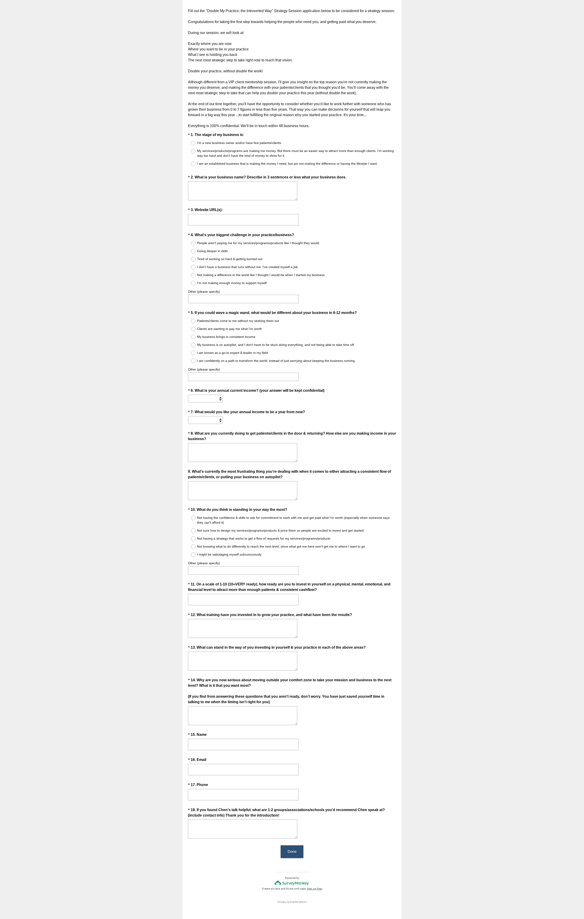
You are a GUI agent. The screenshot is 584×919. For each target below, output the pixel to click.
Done (292, 852)
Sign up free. (314, 888)
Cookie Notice (298, 902)
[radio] (190, 143)
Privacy (282, 902)
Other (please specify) (204, 291)
